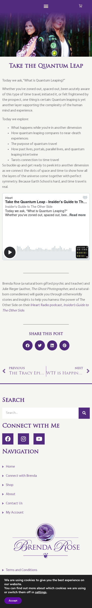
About (10, 494)
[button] (46, 6)
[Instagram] (23, 439)
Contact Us (14, 503)
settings (40, 592)
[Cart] (80, 5)
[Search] (84, 413)
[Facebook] (7, 439)
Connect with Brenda (21, 476)
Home (10, 466)
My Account (15, 512)
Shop (9, 485)
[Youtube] (39, 439)
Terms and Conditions (21, 570)
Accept (13, 600)
